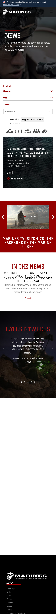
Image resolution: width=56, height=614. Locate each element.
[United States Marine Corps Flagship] (17, 12)
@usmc (16, 358)
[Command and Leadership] (36, 131)
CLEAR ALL (16, 123)
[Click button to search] (50, 112)
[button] (12, 4)
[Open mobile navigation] (51, 12)
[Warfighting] (45, 131)
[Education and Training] (18, 131)
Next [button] (28, 298)
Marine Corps (28, 575)
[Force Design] (9, 131)
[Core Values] (27, 131)
